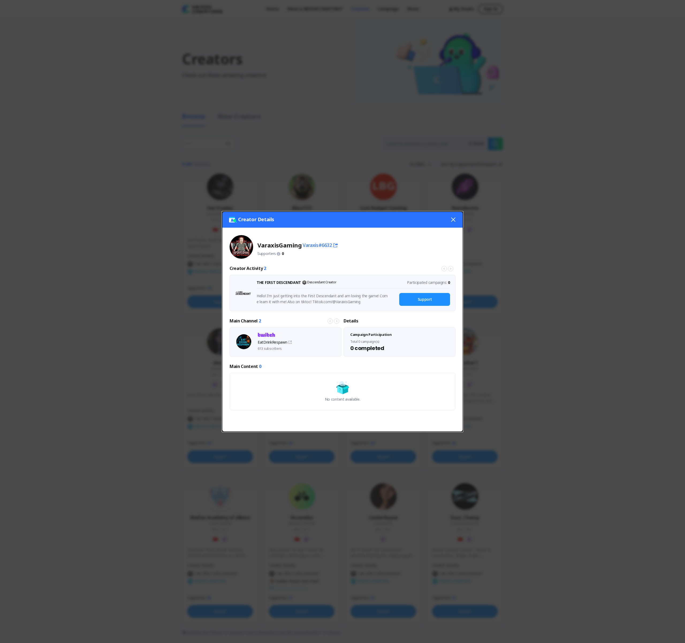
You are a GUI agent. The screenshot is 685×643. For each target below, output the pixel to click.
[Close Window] (453, 219)
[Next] (450, 268)
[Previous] (444, 268)
